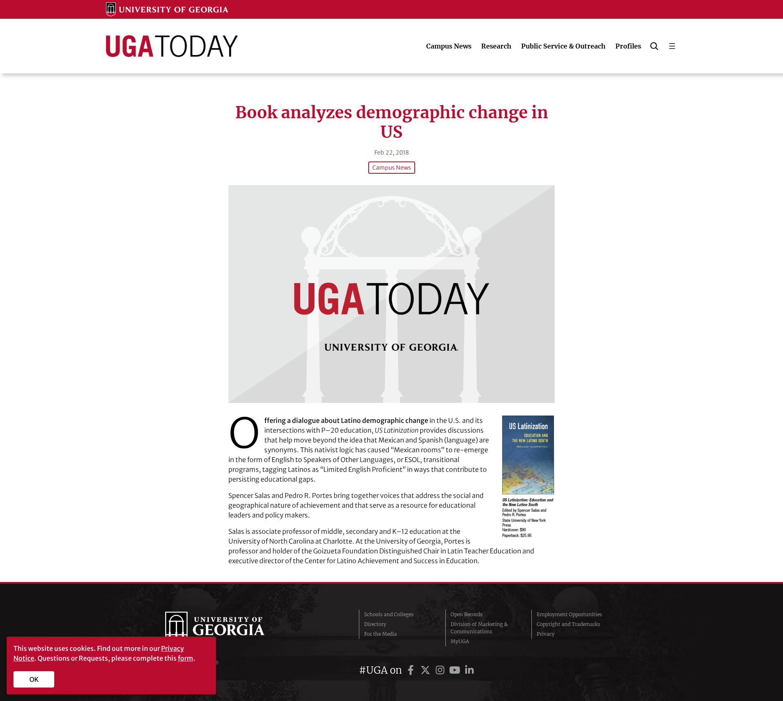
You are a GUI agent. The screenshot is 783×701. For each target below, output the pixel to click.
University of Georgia (226, 628)
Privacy (546, 634)
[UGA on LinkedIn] (469, 670)
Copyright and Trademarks (568, 624)
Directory (375, 624)
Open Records (466, 614)
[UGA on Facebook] (412, 670)
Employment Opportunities (569, 614)
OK (34, 679)
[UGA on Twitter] (426, 670)
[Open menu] (672, 46)
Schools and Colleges (389, 614)
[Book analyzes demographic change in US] (391, 293)
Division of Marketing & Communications (479, 628)
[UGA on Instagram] (441, 670)
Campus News (391, 167)
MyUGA (460, 641)
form (185, 658)
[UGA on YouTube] (456, 670)
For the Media (380, 634)
